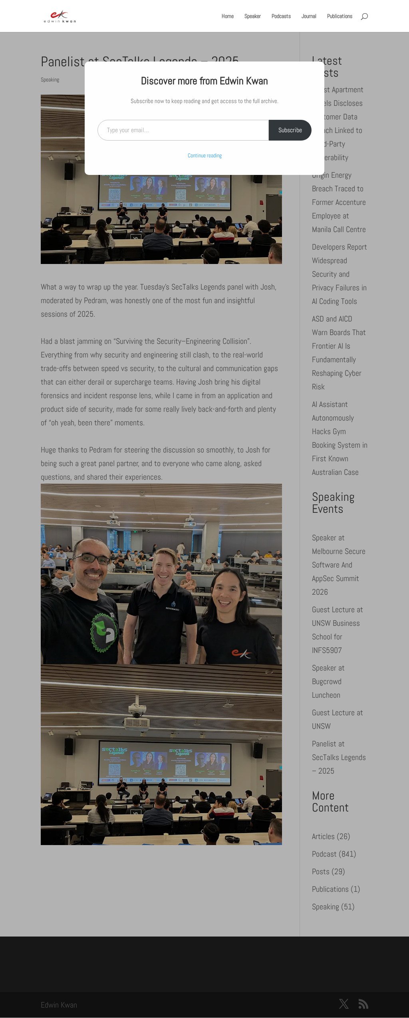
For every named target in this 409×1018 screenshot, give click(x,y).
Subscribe (290, 130)
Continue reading (205, 155)
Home (228, 16)
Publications (339, 16)
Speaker (252, 16)
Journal (309, 16)
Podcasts (281, 16)
